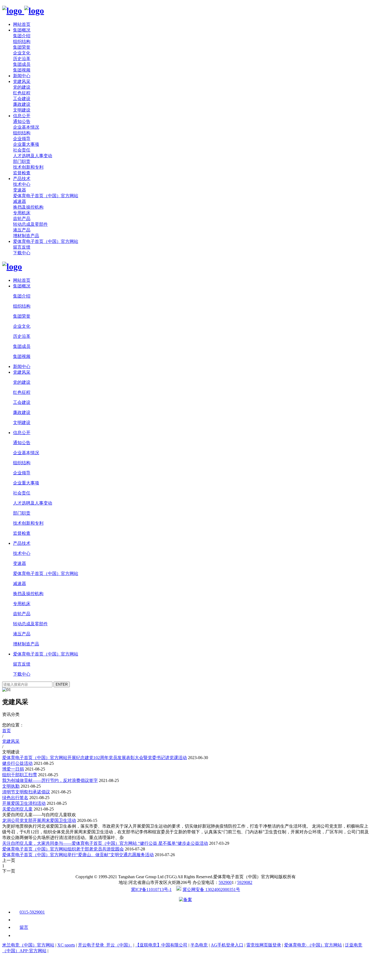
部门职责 (21, 161)
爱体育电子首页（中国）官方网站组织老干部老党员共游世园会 (63, 849)
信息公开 (21, 115)
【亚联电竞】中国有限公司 (161, 945)
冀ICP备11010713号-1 (151, 889)
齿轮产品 (21, 218)
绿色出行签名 (15, 797)
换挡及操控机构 (28, 207)
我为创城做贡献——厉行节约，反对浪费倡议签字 (50, 780)
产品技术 (21, 178)
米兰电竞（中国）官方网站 (28, 945)
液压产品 (21, 230)
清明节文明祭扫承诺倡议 (26, 792)
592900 (225, 882)
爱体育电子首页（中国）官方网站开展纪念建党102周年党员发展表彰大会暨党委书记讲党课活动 (94, 757)
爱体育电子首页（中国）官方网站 (45, 195)
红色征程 (21, 93)
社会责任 (21, 150)
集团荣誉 (21, 47)
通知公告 (21, 121)
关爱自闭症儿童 (17, 809)
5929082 (244, 882)
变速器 (19, 190)
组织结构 (21, 41)
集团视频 (21, 70)
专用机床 (21, 213)
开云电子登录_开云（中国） (105, 945)
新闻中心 (21, 75)
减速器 (19, 201)
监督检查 (21, 173)
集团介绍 (21, 35)
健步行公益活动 (17, 763)
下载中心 (21, 252)
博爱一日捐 (13, 769)
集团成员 (21, 64)
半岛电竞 (199, 945)
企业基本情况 (26, 127)
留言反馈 (21, 247)
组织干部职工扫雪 (19, 774)
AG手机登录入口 (227, 945)
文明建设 (21, 110)
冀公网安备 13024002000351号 (211, 889)
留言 (24, 927)
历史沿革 (21, 58)
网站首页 (21, 24)
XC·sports (66, 945)
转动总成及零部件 (30, 224)
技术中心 (21, 184)
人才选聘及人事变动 (32, 155)
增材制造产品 (26, 235)
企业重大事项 (26, 144)
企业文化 (21, 53)
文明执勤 (11, 786)
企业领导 (21, 138)
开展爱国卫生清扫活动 (24, 803)
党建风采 (21, 81)
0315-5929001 (32, 912)
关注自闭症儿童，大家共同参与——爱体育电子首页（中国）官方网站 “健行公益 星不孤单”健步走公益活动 (105, 843)
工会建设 (21, 98)
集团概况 (21, 30)
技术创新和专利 (28, 167)
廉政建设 (21, 104)
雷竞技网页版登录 (263, 945)
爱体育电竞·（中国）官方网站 (313, 945)
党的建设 (21, 87)
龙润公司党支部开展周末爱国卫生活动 (39, 820)
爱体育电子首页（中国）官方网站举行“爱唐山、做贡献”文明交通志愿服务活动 (78, 854)
